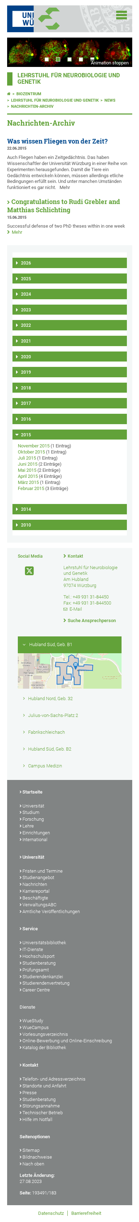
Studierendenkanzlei (42, 976)
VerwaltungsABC (39, 904)
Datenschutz (51, 1213)
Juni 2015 (27, 464)
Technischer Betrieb (42, 1112)
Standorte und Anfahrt (44, 1085)
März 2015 (28, 482)
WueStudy (32, 1020)
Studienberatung (39, 963)
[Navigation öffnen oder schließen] (121, 15)
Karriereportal (36, 891)
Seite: (25, 1193)
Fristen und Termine (42, 871)
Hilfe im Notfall (37, 1119)
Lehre (28, 826)
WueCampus (35, 1027)
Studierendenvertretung (46, 983)
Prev (20, 52)
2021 (26, 341)
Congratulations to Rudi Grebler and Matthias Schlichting (63, 206)
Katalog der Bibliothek (44, 1047)
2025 (26, 278)
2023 (26, 309)
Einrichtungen (36, 832)
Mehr (17, 232)
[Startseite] (9, 94)
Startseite (32, 792)
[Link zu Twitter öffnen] (26, 571)
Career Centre (36, 990)
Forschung (33, 819)
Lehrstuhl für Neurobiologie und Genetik (55, 100)
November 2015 (34, 445)
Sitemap (31, 1150)
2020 (26, 356)
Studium (31, 812)
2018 (26, 388)
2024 (26, 294)
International (34, 839)
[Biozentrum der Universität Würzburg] (57, 18)
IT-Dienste (32, 949)
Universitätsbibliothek (44, 942)
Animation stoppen (110, 63)
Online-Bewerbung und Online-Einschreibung (67, 1040)
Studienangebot (38, 877)
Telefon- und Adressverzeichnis (54, 1079)
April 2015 (28, 476)
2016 (26, 419)
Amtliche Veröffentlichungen (51, 911)
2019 (26, 372)
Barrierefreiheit (86, 1213)
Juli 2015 (27, 458)
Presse (29, 1092)
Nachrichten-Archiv (32, 106)
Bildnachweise (37, 1157)
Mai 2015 (27, 470)
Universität (33, 806)
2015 (26, 434)
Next (120, 52)
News (109, 100)
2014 (26, 509)
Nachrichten (34, 884)
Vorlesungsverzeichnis (45, 1034)
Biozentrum (28, 94)
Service (30, 928)
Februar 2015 (31, 488)
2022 (26, 325)
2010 (26, 525)
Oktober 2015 (31, 452)
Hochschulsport (38, 956)
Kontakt (75, 556)
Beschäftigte (35, 898)
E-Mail (76, 609)
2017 (26, 403)
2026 (26, 263)
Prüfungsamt (35, 970)
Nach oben (33, 1164)
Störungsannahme (41, 1106)
